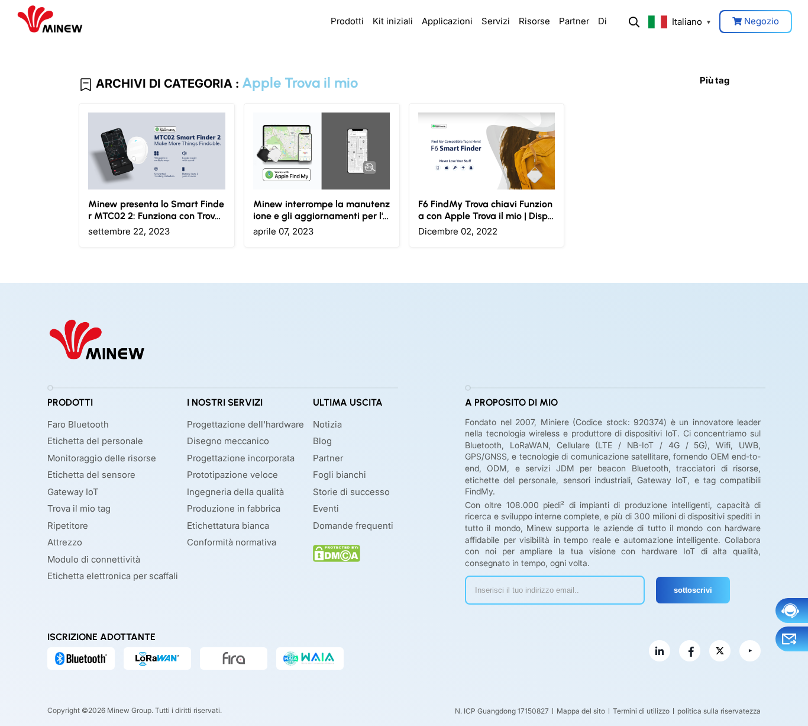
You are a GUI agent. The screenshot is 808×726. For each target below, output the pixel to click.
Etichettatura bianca (228, 525)
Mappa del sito (581, 710)
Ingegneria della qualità (235, 491)
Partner (574, 21)
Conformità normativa (231, 542)
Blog (322, 440)
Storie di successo (351, 491)
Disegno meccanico (228, 440)
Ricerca (634, 22)
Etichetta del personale (95, 440)
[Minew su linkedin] (659, 651)
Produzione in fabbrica (233, 508)
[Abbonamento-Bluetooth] (81, 658)
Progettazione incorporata (241, 458)
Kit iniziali (393, 21)
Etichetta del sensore (91, 474)
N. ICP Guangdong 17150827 (502, 710)
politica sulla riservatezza (719, 710)
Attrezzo (64, 542)
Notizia (327, 424)
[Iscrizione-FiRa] (233, 658)
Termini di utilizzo (641, 710)
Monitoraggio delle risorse (101, 458)
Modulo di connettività (93, 559)
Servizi (495, 21)
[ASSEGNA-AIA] (310, 658)
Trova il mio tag (79, 508)
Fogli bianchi (339, 474)
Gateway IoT (73, 491)
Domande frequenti (353, 525)
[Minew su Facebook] (690, 651)
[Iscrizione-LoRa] (157, 658)
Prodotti (347, 21)
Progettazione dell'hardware (245, 424)
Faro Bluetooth (78, 424)
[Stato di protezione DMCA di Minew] (336, 553)
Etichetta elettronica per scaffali (112, 576)
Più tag (714, 80)
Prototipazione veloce (232, 474)
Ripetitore (67, 525)
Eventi (326, 508)
